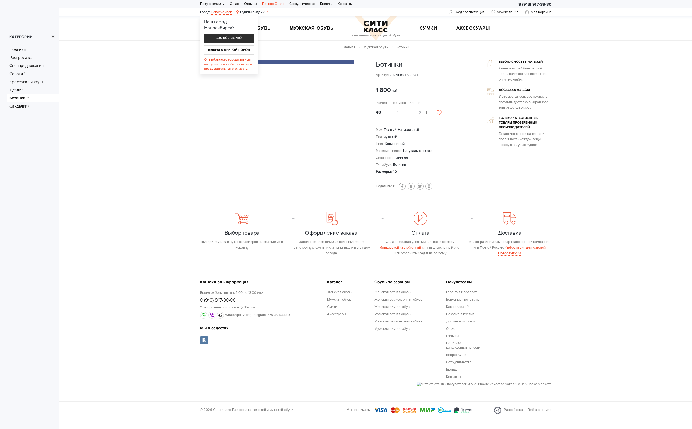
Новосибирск (221, 12)
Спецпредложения (26, 65)
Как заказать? (457, 307)
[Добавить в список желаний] (439, 112)
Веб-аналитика (539, 410)
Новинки (17, 49)
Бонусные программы (463, 299)
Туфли (16, 90)
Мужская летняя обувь (392, 314)
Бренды (326, 4)
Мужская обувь (312, 28)
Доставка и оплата (460, 321)
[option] (289, 62)
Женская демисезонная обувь (398, 299)
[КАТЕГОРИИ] (53, 36)
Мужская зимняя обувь (392, 329)
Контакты (345, 4)
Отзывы (250, 4)
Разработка (513, 410)
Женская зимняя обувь (392, 307)
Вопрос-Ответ (273, 4)
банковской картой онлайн (401, 247)
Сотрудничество (302, 4)
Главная (348, 47)
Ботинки (19, 98)
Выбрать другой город (229, 50)
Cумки (428, 28)
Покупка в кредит (460, 314)
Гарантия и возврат (461, 292)
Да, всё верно (229, 38)
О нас (234, 4)
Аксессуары (473, 28)
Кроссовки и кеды (27, 81)
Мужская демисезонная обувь (398, 321)
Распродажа (20, 57)
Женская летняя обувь (392, 292)
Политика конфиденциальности (463, 345)
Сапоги (17, 73)
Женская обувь (339, 292)
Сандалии (19, 106)
